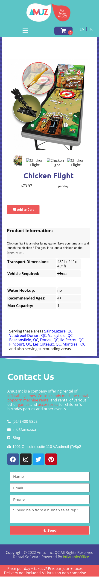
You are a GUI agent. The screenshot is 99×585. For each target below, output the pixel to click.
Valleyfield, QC (60, 335)
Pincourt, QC (20, 344)
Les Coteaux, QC (47, 344)
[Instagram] (26, 459)
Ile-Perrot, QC (72, 339)
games (23, 404)
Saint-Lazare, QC (58, 331)
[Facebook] (13, 459)
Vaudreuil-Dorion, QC (27, 335)
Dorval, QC (49, 339)
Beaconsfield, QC (23, 339)
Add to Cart (25, 210)
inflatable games (21, 395)
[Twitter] (38, 459)
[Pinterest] (51, 459)
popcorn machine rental (28, 400)
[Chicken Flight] (18, 160)
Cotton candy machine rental (63, 395)
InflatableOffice (76, 556)
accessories (48, 404)
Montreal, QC (74, 344)
